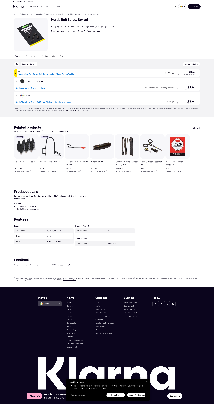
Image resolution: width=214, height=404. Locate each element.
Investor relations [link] (73, 347)
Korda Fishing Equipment (27, 206)
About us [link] (70, 303)
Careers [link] (70, 306)
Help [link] (97, 303)
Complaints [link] (99, 320)
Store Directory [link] (100, 313)
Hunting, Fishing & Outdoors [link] (56, 14)
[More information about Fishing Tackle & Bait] (16, 81)
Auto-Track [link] (71, 333)
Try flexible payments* (92, 31)
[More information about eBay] (16, 95)
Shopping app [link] (100, 309)
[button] (182, 6)
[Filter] (16, 64)
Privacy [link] (69, 316)
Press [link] (69, 313)
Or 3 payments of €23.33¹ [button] (48, 171)
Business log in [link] (129, 306)
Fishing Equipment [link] (75, 14)
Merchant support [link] (130, 303)
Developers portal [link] (130, 313)
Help (58, 6)
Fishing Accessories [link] (91, 14)
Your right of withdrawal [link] (103, 333)
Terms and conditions (69, 110)
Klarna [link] (16, 14)
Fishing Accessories (108, 27)
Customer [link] (101, 297)
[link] (155, 303)
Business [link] (129, 297)
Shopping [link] (24, 14)
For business (28, 1)
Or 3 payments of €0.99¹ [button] (173, 171)
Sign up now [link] (175, 396)
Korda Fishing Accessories (28, 209)
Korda (49, 236)
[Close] (146, 381)
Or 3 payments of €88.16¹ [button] (23, 171)
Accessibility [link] (71, 330)
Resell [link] (69, 326)
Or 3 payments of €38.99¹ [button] (124, 171)
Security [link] (70, 320)
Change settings (77, 395)
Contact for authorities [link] (75, 340)
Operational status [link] (130, 316)
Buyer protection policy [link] (103, 316)
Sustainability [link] (72, 323)
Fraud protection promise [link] (104, 323)
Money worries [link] (100, 330)
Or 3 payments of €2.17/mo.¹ (186, 74)
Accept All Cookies (136, 395)
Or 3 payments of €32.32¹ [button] (99, 171)
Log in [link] (97, 306)
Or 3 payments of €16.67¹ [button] (149, 171)
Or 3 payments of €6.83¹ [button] (73, 171)
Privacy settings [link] (101, 326)
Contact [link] (70, 337)
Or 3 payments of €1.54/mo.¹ (185, 89)
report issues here (66, 265)
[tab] (17, 56)
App (52, 6)
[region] (108, 390)
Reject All (115, 395)
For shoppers (18, 1)
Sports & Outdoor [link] (37, 14)
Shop (46, 6)
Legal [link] (69, 309)
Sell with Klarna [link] (129, 309)
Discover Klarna (36, 6)
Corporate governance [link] (75, 344)
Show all (196, 128)
